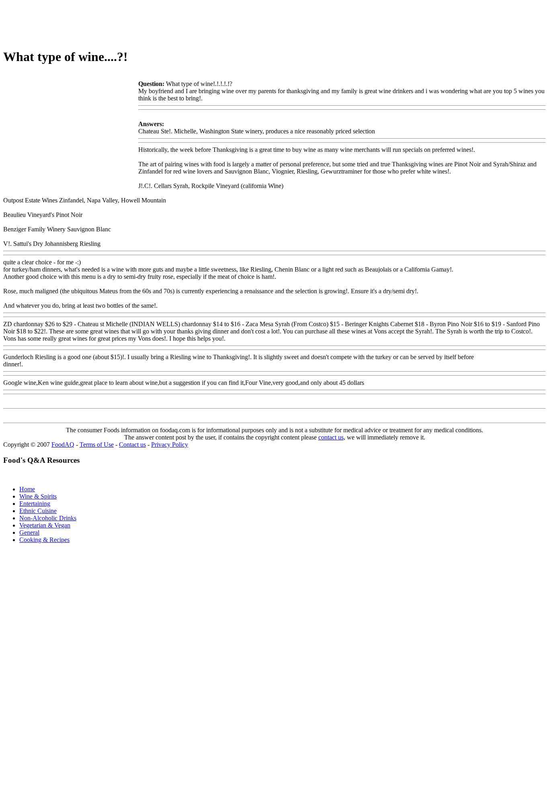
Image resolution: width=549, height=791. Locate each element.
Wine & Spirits (38, 496)
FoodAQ (62, 444)
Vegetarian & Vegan (44, 525)
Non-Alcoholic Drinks (47, 518)
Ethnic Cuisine (38, 510)
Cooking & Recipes (44, 539)
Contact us (132, 444)
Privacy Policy (169, 444)
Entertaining (34, 503)
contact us (331, 437)
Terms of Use (97, 444)
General (29, 532)
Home (27, 489)
